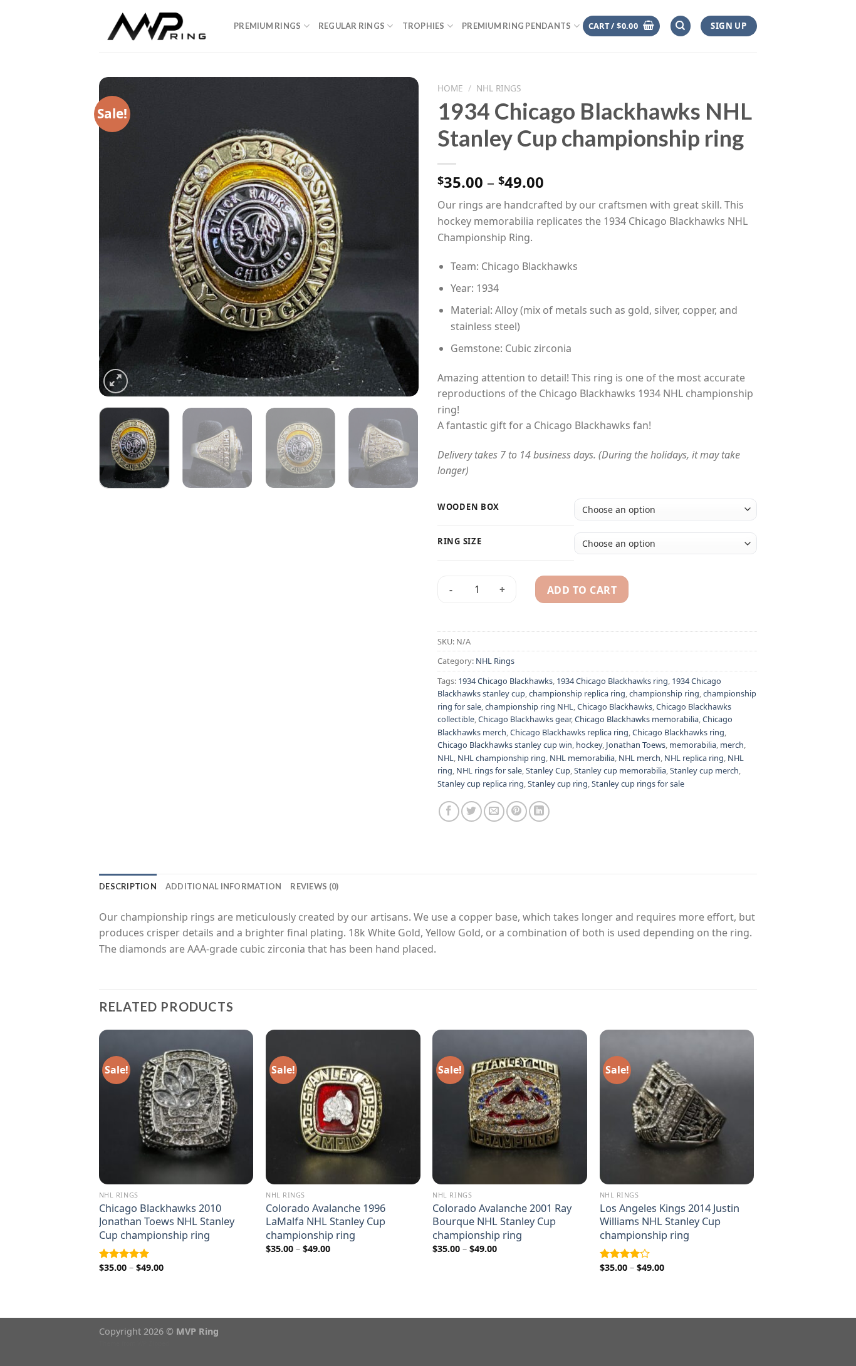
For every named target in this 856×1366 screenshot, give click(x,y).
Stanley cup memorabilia (620, 770)
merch (732, 744)
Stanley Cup (548, 770)
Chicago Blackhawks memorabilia (637, 719)
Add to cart (582, 590)
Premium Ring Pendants (516, 26)
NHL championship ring (501, 757)
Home (450, 88)
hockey (589, 744)
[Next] (396, 237)
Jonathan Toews (635, 744)
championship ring (664, 693)
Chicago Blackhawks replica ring (569, 732)
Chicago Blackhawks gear (524, 719)
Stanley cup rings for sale (638, 783)
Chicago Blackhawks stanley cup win (504, 744)
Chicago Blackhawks (614, 706)
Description (128, 886)
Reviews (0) (314, 886)
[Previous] (121, 237)
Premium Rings (267, 26)
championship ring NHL (529, 706)
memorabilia (692, 744)
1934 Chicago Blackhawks (505, 680)
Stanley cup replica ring (480, 783)
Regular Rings (351, 26)
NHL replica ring (694, 757)
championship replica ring (577, 693)
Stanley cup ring (558, 783)
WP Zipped (153, 1343)
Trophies (423, 26)
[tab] (128, 886)
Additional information (223, 886)
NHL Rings (498, 88)
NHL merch (639, 757)
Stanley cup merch (704, 770)
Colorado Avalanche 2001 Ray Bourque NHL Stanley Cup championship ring (502, 1221)
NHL (445, 757)
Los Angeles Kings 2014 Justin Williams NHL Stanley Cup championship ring (669, 1221)
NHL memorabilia (582, 757)
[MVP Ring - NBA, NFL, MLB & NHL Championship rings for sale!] (157, 26)
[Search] (681, 26)
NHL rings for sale (489, 770)
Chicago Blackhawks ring (678, 732)
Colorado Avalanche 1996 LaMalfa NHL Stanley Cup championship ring (325, 1221)
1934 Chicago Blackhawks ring (612, 680)
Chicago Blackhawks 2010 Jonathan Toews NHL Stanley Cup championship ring (166, 1221)
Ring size (459, 541)
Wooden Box (468, 507)
